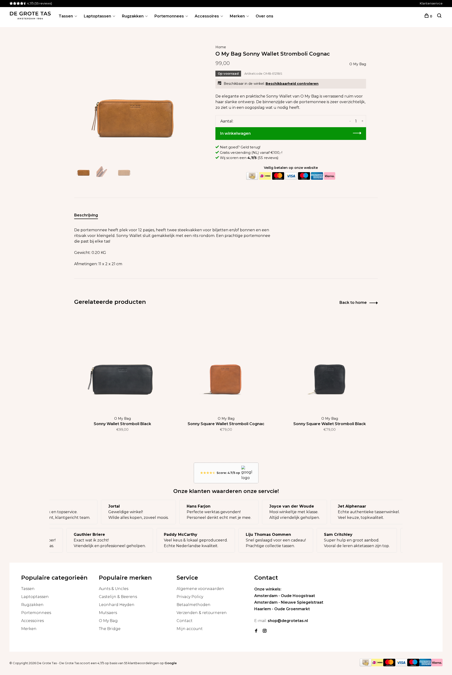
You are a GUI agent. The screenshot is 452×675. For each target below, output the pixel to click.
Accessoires (207, 16)
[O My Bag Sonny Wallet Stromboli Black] (122, 363)
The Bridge (110, 628)
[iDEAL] (265, 176)
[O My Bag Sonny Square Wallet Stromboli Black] (329, 363)
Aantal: (226, 121)
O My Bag (357, 64)
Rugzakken (133, 16)
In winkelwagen (235, 133)
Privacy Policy (190, 596)
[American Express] (317, 176)
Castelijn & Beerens (118, 596)
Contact (185, 620)
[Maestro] (304, 176)
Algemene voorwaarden (200, 588)
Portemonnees (169, 16)
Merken (237, 16)
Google (171, 663)
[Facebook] (256, 631)
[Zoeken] (439, 16)
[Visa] (291, 176)
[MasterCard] (278, 176)
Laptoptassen (97, 16)
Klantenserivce (431, 3)
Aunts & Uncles (113, 588)
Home (220, 47)
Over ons (264, 16)
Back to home (353, 302)
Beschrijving (86, 215)
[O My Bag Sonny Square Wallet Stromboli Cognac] (226, 363)
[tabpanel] (135, 98)
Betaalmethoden (193, 604)
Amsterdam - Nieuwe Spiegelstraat (288, 602)
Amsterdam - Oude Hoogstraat (284, 596)
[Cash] (252, 176)
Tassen (66, 16)
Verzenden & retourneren (202, 612)
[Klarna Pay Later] (329, 176)
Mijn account (190, 628)
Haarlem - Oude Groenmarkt (282, 609)
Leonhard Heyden (116, 604)
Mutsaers (108, 612)
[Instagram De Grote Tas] (264, 631)
